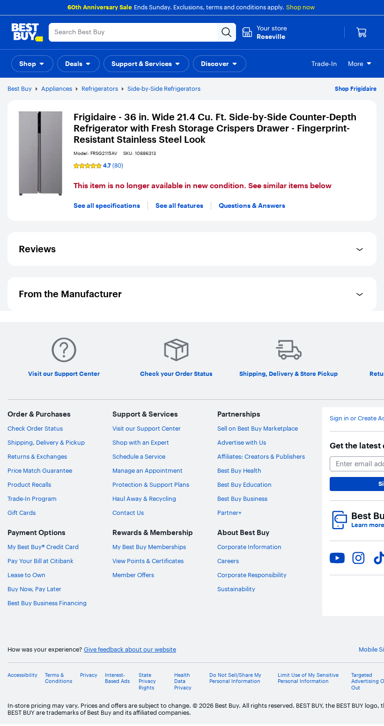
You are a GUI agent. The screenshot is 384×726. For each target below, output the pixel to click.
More (355, 63)
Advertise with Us (241, 442)
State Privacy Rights (147, 681)
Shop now (300, 7)
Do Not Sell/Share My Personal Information (235, 678)
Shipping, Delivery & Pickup (46, 442)
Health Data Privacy (183, 681)
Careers (228, 561)
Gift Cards (21, 512)
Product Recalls (29, 484)
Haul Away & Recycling (144, 498)
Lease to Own (26, 575)
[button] (32, 63)
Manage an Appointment (147, 470)
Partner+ (229, 512)
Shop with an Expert (140, 442)
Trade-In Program (32, 498)
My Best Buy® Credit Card (43, 546)
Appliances (56, 88)
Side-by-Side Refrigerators (163, 88)
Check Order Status (35, 428)
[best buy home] (27, 32)
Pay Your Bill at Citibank (40, 561)
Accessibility (22, 675)
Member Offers (133, 575)
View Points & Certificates (148, 561)
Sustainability (236, 589)
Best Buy (19, 88)
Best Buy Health (239, 470)
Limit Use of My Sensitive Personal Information (308, 678)
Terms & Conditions (58, 678)
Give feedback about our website (130, 649)
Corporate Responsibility (252, 575)
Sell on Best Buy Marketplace (257, 428)
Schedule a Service (138, 456)
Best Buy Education (244, 484)
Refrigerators (99, 88)
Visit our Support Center (146, 428)
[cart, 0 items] (361, 32)
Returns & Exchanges (37, 456)
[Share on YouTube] (337, 557)
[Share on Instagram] (358, 557)
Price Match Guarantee (39, 470)
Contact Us (128, 512)
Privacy (88, 675)
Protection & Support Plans (150, 484)
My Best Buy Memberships (149, 546)
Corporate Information (249, 546)
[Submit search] (226, 32)
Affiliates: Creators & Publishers (261, 456)
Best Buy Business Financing (47, 603)
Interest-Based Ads (117, 678)
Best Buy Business (242, 498)
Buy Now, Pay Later (34, 589)
